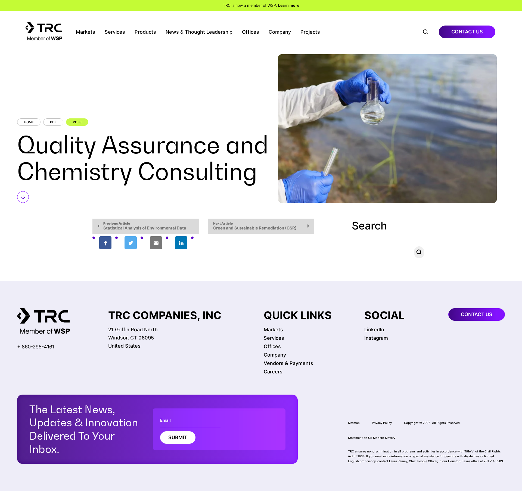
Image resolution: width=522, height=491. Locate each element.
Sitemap (354, 423)
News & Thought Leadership (199, 32)
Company (280, 32)
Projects (310, 32)
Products (145, 32)
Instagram (376, 338)
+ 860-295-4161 (35, 347)
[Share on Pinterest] (206, 243)
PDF (53, 122)
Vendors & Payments (288, 363)
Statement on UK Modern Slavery (371, 438)
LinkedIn (374, 329)
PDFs (77, 122)
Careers (273, 371)
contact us (467, 31)
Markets (85, 32)
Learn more (288, 5)
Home (29, 122)
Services (115, 32)
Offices (250, 32)
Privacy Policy (382, 423)
